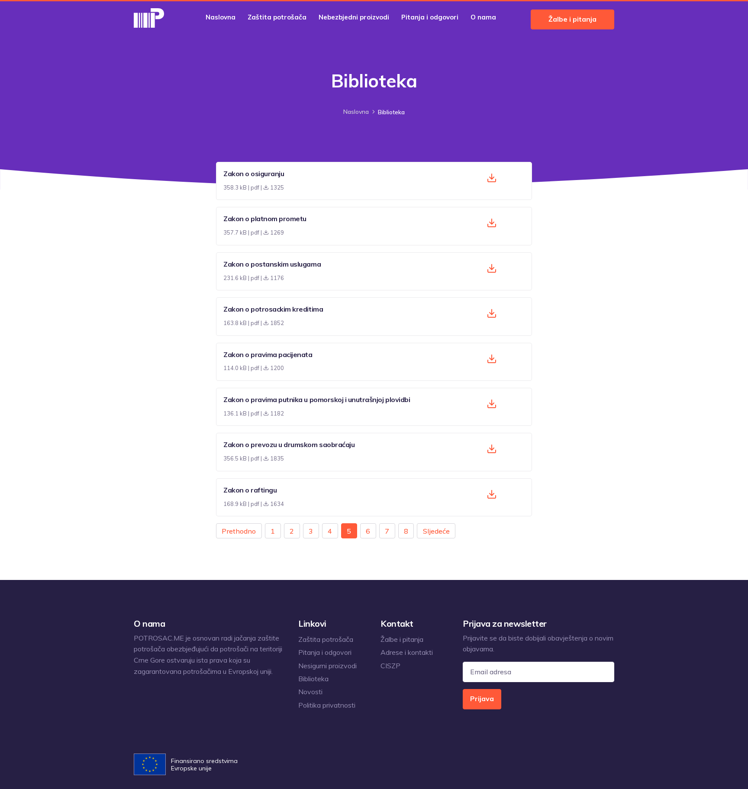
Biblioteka (313, 678)
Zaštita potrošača (277, 17)
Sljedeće (436, 531)
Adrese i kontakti (406, 652)
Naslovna (220, 17)
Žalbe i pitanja (572, 19)
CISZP (390, 665)
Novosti (310, 691)
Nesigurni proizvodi (327, 665)
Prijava (482, 698)
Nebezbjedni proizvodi (354, 17)
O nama (483, 17)
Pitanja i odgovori (429, 17)
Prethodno (239, 531)
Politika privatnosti (326, 705)
